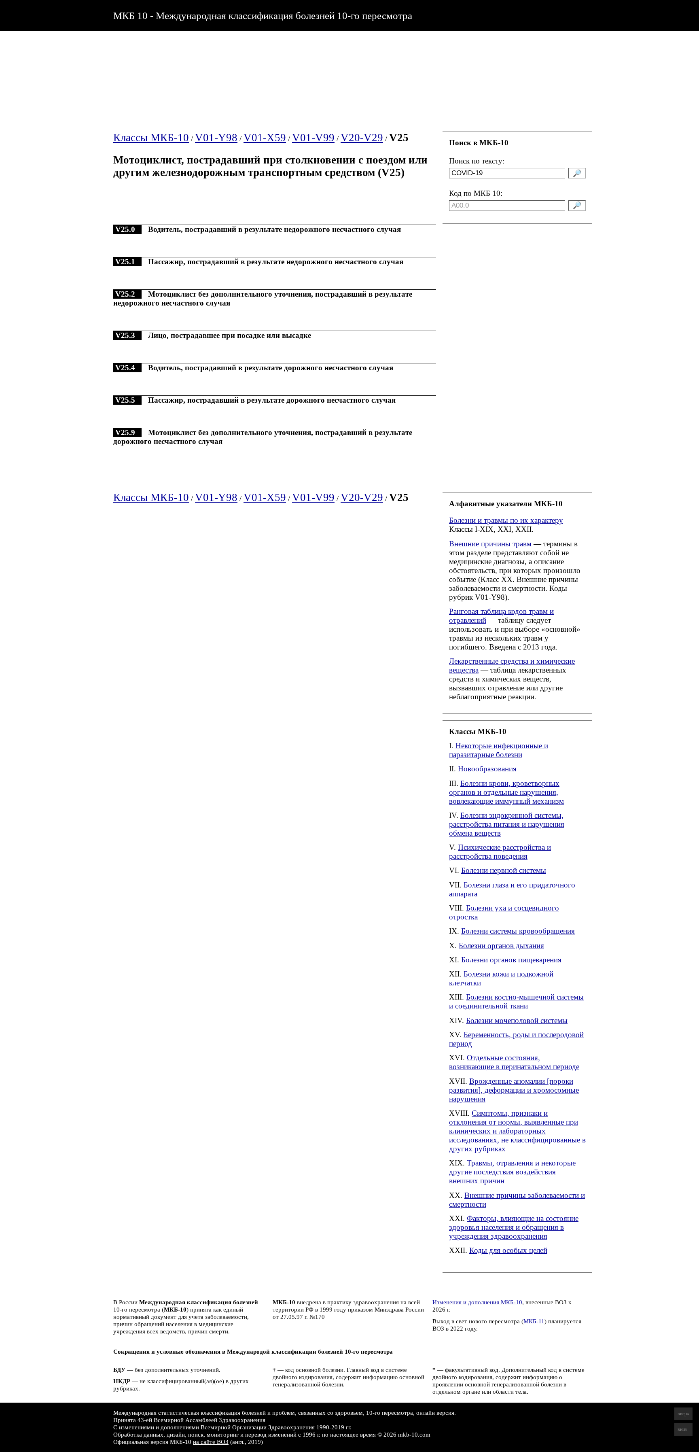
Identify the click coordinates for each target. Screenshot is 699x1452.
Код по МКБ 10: (475, 193)
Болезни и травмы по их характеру (506, 520)
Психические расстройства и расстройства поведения (500, 851)
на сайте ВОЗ (211, 1441)
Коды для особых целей (508, 1250)
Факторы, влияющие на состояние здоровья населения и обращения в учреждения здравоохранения (513, 1227)
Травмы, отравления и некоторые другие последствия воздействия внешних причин (512, 1172)
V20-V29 (362, 138)
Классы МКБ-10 (151, 138)
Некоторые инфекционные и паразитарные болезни (498, 750)
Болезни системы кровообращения (518, 931)
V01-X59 (265, 138)
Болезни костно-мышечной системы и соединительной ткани (516, 1001)
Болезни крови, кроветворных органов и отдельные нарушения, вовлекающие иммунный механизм (506, 792)
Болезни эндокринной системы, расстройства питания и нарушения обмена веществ (506, 824)
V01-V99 (313, 138)
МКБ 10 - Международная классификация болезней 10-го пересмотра (262, 15)
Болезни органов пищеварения (511, 959)
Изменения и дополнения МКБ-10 (477, 1302)
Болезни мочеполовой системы (517, 1020)
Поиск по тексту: (476, 161)
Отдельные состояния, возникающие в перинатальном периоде (514, 1062)
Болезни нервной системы (503, 870)
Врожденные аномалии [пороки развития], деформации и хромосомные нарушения (514, 1090)
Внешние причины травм (490, 543)
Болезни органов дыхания (501, 945)
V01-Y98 (216, 138)
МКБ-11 (533, 1321)
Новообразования (487, 768)
